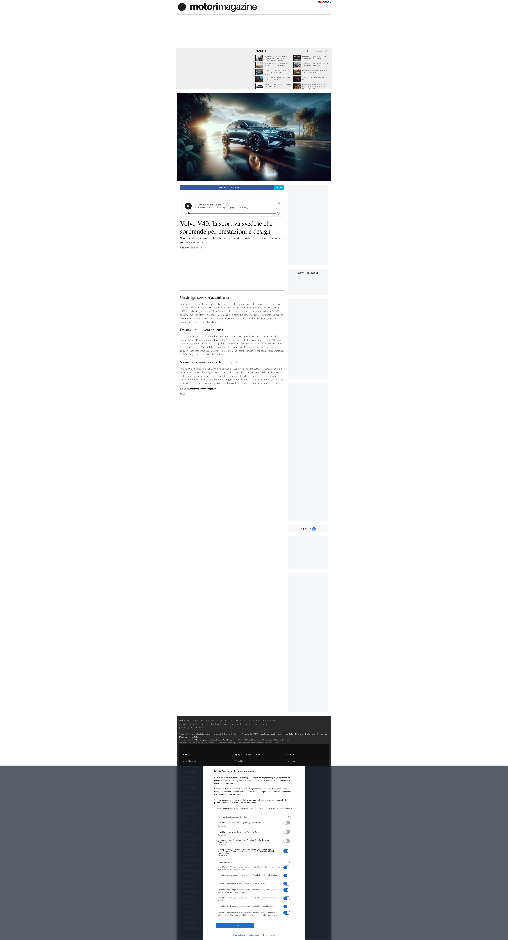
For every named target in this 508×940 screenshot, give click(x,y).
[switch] (286, 823)
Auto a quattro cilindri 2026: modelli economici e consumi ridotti (314, 57)
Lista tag (195, 737)
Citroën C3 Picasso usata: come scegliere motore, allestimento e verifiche (275, 72)
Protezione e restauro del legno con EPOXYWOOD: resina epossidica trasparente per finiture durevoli (314, 86)
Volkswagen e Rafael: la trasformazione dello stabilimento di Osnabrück (315, 64)
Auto (182, 394)
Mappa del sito (185, 737)
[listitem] (254, 817)
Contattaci (265, 734)
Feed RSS (323, 734)
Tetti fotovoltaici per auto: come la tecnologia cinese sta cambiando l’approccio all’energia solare (276, 58)
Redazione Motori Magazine (202, 388)
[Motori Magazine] (217, 7)
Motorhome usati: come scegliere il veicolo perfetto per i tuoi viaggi (276, 64)
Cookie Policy (276, 734)
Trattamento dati (311, 734)
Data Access (254, 935)
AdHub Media (228, 740)
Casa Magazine (189, 761)
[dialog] (254, 853)
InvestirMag (291, 761)
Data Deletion (239, 935)
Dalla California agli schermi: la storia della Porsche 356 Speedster (315, 71)
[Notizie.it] (324, 2)
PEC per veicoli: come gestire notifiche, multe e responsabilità (277, 78)
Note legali (299, 734)
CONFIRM (235, 926)
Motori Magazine (187, 720)
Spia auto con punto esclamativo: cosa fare (314, 78)
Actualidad (239, 761)
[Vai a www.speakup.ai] (279, 202)
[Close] (299, 771)
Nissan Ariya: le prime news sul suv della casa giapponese (278, 85)
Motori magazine (201, 740)
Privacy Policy (269, 935)
